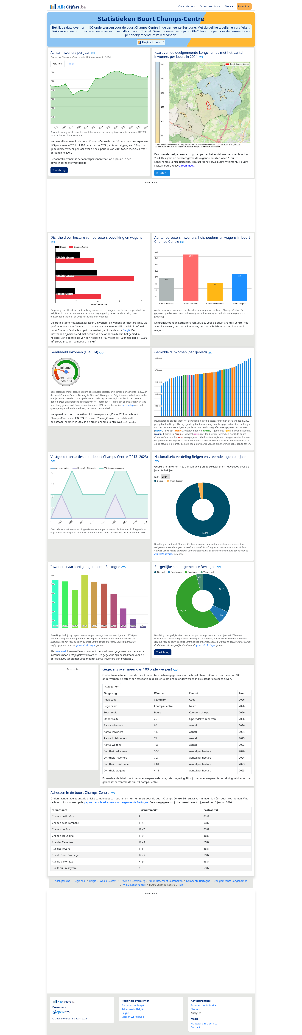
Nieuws (195, 1009)
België (126, 330)
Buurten (161, 173)
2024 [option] (164, 476)
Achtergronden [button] (209, 6)
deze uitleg (128, 404)
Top (181, 884)
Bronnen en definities (203, 1005)
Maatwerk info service (204, 1023)
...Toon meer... (187, 165)
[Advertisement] (151, 209)
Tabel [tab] (70, 63)
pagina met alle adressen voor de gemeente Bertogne (116, 802)
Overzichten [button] (185, 6)
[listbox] (165, 476)
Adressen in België (132, 1009)
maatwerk (61, 651)
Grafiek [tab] (57, 63)
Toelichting (59, 170)
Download (244, 6)
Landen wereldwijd (133, 1016)
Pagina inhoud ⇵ (153, 42)
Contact (195, 1027)
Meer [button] (228, 6)
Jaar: (156, 476)
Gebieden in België (133, 1005)
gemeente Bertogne (163, 553)
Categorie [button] (111, 686)
